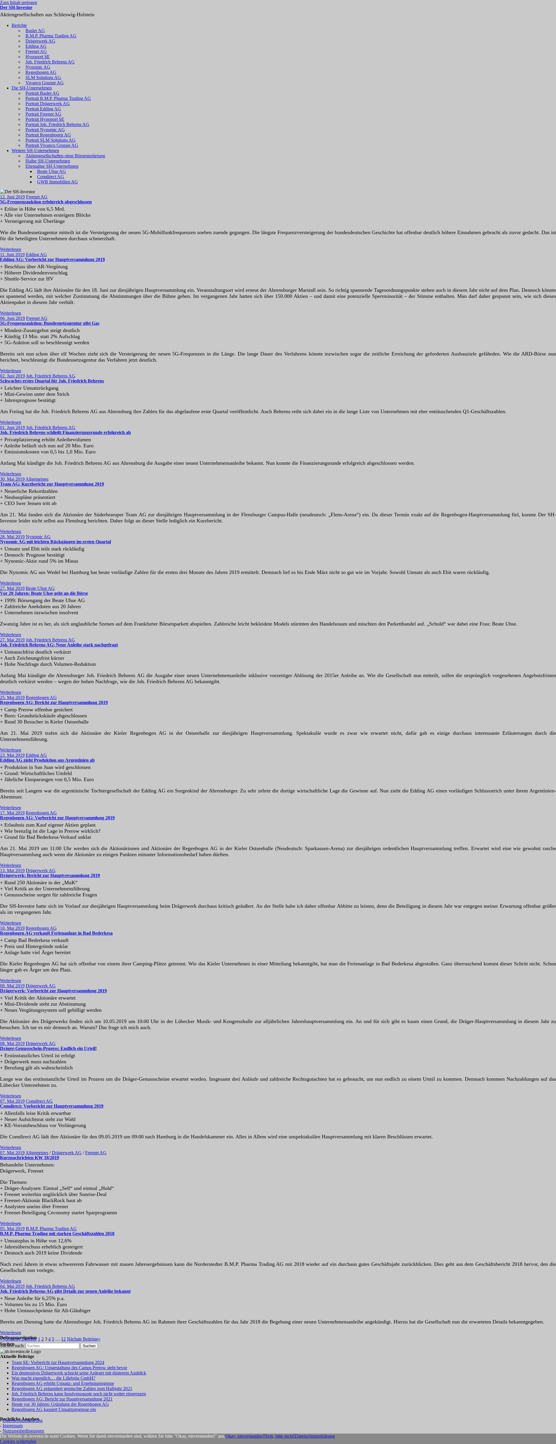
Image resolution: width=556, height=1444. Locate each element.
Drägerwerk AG (40, 41)
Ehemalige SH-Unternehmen (51, 166)
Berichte (19, 25)
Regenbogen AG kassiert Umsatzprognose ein (54, 1409)
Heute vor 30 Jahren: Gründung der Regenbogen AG (60, 1404)
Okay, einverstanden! (244, 1436)
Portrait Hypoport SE (44, 119)
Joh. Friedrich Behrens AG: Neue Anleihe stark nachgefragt (59, 644)
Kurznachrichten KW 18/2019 (29, 1157)
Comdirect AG (50, 176)
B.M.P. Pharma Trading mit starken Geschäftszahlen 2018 (57, 1233)
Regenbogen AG (40, 72)
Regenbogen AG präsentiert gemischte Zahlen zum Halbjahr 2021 (72, 1388)
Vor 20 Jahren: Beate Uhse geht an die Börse (44, 593)
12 (63, 1339)
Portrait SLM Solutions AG (50, 140)
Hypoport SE (37, 56)
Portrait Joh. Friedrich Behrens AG (57, 124)
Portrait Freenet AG (43, 114)
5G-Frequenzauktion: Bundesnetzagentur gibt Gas (49, 323)
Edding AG (36, 46)
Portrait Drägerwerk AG (47, 103)
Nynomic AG (37, 67)
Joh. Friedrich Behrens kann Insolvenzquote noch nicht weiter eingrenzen (79, 1393)
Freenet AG (36, 51)
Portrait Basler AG (42, 93)
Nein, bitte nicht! (279, 1436)
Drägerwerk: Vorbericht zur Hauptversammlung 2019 (53, 990)
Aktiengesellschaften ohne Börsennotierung (65, 155)
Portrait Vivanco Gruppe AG (51, 145)
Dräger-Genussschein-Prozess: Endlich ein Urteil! (48, 1048)
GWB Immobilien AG (57, 181)
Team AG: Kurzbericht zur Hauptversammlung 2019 (52, 484)
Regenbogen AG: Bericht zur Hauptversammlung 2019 (54, 702)
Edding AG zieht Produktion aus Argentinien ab (47, 760)
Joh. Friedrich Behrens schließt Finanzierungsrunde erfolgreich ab (65, 432)
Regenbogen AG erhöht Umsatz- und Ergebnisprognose (63, 1383)
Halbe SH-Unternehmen (47, 160)
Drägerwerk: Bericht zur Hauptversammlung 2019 (50, 875)
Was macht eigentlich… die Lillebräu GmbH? (53, 1378)
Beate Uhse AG (51, 171)
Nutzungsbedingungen (23, 1430)
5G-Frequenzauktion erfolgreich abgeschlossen (46, 201)
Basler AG (35, 30)
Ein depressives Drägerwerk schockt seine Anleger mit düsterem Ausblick (79, 1372)
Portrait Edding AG (43, 108)
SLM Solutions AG (43, 77)
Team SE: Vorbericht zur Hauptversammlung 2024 (58, 1362)
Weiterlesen (10, 249)
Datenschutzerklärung (23, 1420)
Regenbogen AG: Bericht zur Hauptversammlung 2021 (62, 1398)
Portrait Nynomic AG (45, 129)
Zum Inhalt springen (18, 2)
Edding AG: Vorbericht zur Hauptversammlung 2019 (52, 259)
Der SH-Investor (16, 7)
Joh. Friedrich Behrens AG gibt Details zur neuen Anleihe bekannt (65, 1291)
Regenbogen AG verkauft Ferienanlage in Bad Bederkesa (56, 933)
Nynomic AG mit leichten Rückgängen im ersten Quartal (55, 541)
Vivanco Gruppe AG (44, 82)
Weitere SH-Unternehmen (35, 150)
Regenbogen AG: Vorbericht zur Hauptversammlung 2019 (57, 817)
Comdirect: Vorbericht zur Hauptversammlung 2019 (51, 1106)
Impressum (13, 1425)
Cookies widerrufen (18, 1441)
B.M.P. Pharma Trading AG (50, 35)
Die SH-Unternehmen (32, 87)
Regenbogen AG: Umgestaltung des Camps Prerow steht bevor (69, 1367)
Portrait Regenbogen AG (48, 134)
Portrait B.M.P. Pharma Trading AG (58, 98)
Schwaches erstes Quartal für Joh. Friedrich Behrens (52, 380)
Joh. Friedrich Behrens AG (50, 61)
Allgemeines (36, 479)
